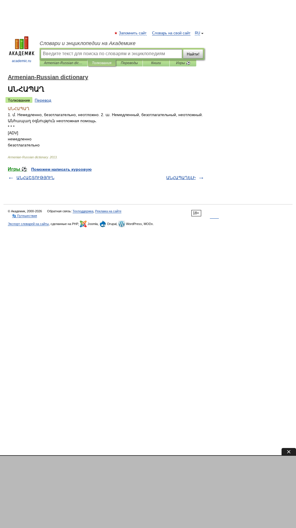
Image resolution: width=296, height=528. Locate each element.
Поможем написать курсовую (61, 169)
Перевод (43, 100)
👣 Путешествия (24, 215)
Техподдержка (83, 211)
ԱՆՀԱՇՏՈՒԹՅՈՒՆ (35, 177)
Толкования (101, 63)
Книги (156, 63)
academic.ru (21, 61)
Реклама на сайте (108, 211)
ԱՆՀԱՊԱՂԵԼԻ (181, 177)
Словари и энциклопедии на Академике (88, 43)
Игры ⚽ (183, 63)
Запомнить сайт (133, 33)
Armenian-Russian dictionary (63, 63)
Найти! (193, 54)
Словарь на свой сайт (171, 33)
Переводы (129, 63)
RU (197, 33)
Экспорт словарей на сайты (28, 224)
